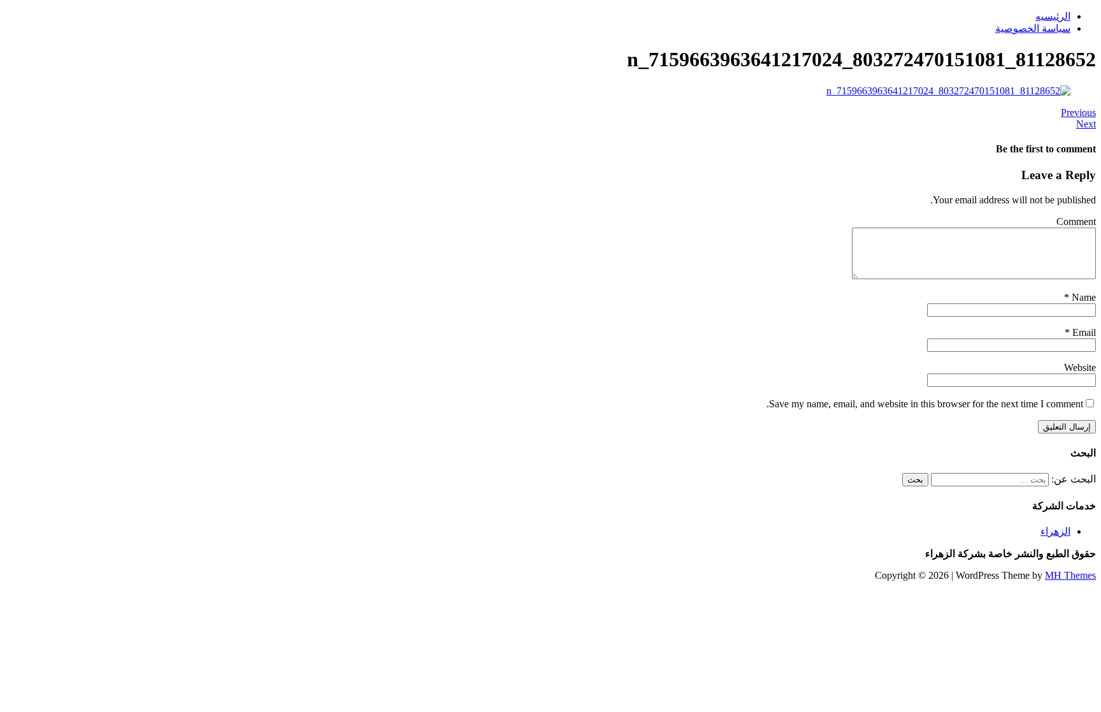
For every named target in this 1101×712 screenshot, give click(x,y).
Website (1080, 367)
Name (1082, 297)
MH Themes (1070, 575)
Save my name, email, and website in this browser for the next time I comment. (924, 403)
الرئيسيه (1052, 16)
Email (1083, 332)
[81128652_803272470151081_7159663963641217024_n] (948, 90)
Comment (1076, 221)
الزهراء (1055, 531)
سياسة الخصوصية (1032, 28)
